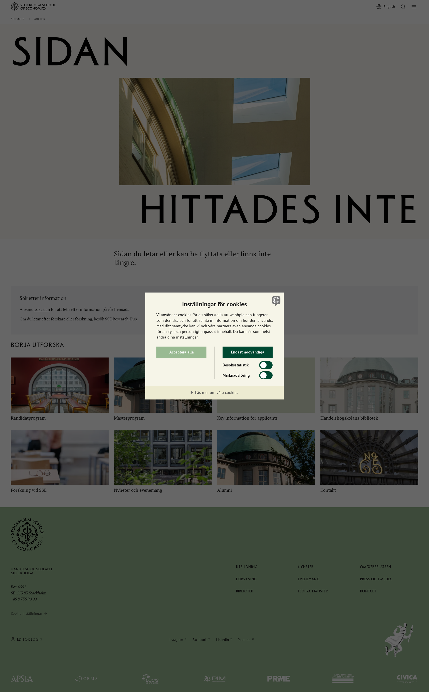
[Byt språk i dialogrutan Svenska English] (275, 301)
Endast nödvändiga (247, 352)
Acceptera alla (181, 352)
